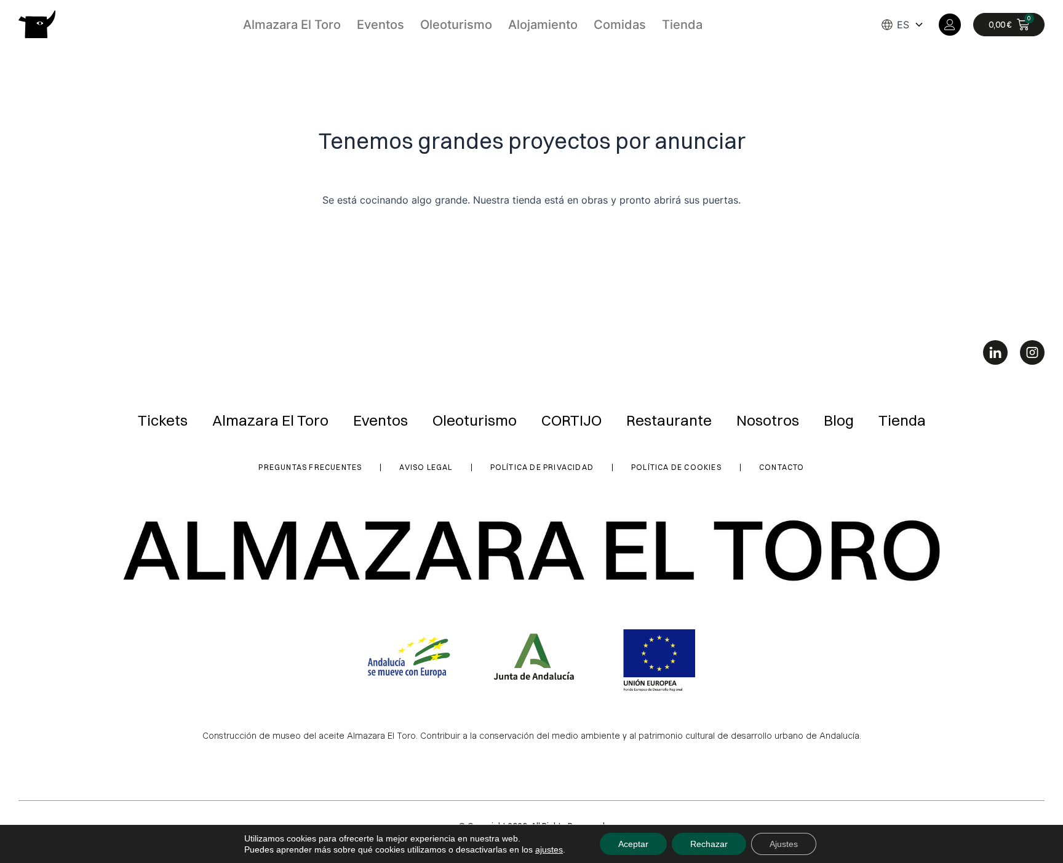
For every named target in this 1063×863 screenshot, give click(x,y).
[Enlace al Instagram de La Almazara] (1032, 352)
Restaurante (669, 420)
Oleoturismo (456, 25)
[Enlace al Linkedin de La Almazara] (995, 352)
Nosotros (767, 420)
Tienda (682, 25)
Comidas (620, 25)
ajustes (549, 849)
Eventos (380, 25)
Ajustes (784, 844)
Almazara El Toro (292, 25)
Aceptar (633, 844)
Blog (839, 420)
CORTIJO (571, 420)
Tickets (163, 420)
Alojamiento (543, 25)
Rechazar (709, 844)
